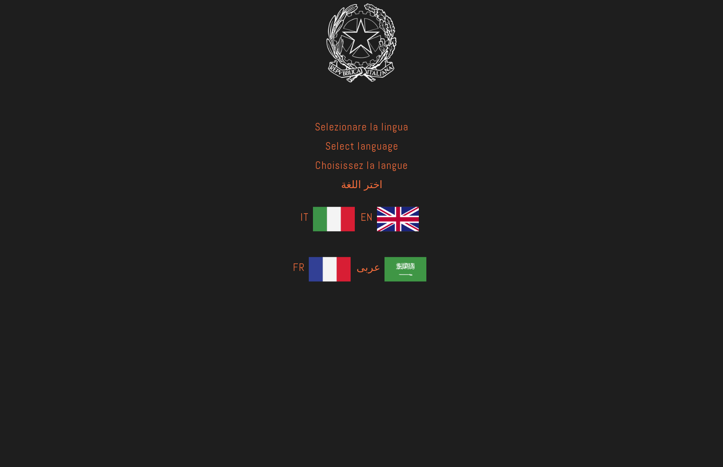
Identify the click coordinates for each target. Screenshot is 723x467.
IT (304, 217)
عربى (368, 267)
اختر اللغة (361, 184)
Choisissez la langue (361, 165)
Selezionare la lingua (361, 126)
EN (367, 217)
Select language (361, 146)
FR (299, 267)
